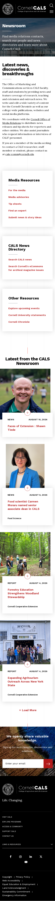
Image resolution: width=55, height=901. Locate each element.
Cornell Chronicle (19, 321)
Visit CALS (7, 817)
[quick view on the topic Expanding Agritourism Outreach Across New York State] (27, 664)
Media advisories (18, 197)
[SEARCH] (51, 5)
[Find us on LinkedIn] (30, 857)
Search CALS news (20, 259)
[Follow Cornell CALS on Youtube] (26, 862)
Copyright (7, 877)
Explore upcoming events (24, 308)
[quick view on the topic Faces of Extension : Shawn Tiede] (27, 412)
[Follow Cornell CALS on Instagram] (20, 857)
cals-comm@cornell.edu (19, 154)
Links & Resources (11, 844)
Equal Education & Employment (18, 884)
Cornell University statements (27, 315)
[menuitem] (51, 6)
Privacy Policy (23, 877)
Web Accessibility (11, 880)
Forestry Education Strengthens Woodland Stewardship (23, 593)
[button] (51, 12)
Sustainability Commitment (16, 891)
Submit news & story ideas (25, 217)
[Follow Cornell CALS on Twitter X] (41, 857)
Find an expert (17, 210)
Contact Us (8, 836)
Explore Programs (11, 822)
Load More (29, 710)
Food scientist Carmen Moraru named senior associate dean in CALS (23, 505)
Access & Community (12, 826)
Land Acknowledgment (14, 888)
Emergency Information (14, 895)
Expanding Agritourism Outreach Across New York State (25, 681)
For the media (17, 190)
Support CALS (9, 831)
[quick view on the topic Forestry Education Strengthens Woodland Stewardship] (27, 576)
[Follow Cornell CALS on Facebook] (10, 857)
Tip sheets (15, 203)
